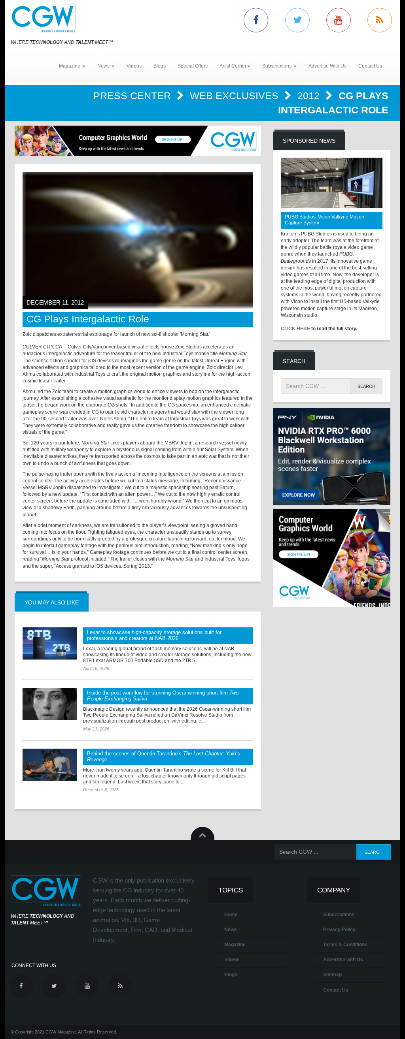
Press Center (133, 95)
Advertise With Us (327, 66)
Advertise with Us (343, 959)
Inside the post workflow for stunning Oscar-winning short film (162, 696)
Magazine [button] (70, 66)
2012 (309, 95)
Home (231, 914)
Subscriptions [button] (277, 66)
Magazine (235, 944)
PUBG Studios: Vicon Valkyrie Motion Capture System (324, 220)
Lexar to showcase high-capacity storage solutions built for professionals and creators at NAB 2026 (154, 635)
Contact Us (370, 66)
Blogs (159, 66)
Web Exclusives (235, 95)
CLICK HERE (295, 328)
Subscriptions (338, 914)
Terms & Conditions (345, 944)
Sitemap (332, 974)
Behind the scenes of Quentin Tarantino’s (163, 756)
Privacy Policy (339, 929)
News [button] (104, 66)
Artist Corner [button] (233, 66)
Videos (134, 66)
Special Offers (193, 66)
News (230, 929)
